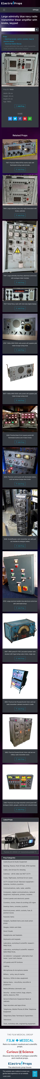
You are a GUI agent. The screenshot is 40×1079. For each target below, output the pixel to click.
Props (36, 10)
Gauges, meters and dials (12, 927)
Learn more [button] (7, 1076)
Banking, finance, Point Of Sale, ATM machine (19, 866)
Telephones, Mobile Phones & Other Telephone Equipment (19, 1010)
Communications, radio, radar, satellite (17, 888)
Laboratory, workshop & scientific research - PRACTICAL (19, 944)
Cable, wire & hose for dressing (14, 870)
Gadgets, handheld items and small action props (18, 922)
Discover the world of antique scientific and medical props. (20, 1057)
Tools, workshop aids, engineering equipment (19, 1024)
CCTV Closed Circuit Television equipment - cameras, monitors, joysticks (19, 883)
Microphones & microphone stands (15, 970)
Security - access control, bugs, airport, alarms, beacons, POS (17, 994)
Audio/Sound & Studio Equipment (15, 862)
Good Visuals (8, 931)
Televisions (7, 1020)
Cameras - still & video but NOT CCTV (17, 874)
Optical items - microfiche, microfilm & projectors (17, 983)
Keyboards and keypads (11, 939)
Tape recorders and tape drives (14, 1005)
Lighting (6, 966)
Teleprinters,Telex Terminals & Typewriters (18, 1016)
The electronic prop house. (20, 1067)
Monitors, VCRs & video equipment (15, 978)
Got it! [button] (35, 1074)
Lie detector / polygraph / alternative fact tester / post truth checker (18, 957)
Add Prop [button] (20, 169)
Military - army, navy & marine (13, 974)
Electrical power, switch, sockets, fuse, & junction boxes (17, 912)
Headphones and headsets (12, 935)
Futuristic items (8, 917)
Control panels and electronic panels (16, 898)
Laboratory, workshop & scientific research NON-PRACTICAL (18, 951)
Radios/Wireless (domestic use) (14, 988)
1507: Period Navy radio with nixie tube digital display (20, 304)
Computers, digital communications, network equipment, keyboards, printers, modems (19, 893)
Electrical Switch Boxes (13, 44)
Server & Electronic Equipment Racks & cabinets (17, 1000)
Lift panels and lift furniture (13, 962)
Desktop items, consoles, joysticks (15, 906)
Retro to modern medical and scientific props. (20, 1045)
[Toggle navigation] (4, 10)
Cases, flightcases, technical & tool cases (17, 878)
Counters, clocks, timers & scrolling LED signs (19, 902)
